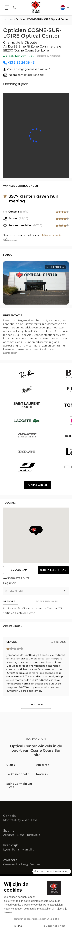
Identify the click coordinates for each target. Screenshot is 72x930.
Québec (23, 820)
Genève (8, 864)
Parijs (16, 850)
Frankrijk (10, 845)
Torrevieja (33, 835)
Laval (34, 820)
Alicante (9, 835)
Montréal (9, 820)
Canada (9, 816)
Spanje (8, 830)
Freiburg (22, 864)
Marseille (28, 850)
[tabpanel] (36, 611)
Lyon (6, 850)
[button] (7, 7)
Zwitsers (10, 860)
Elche (21, 835)
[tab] (19, 601)
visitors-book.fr (51, 235)
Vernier (35, 864)
